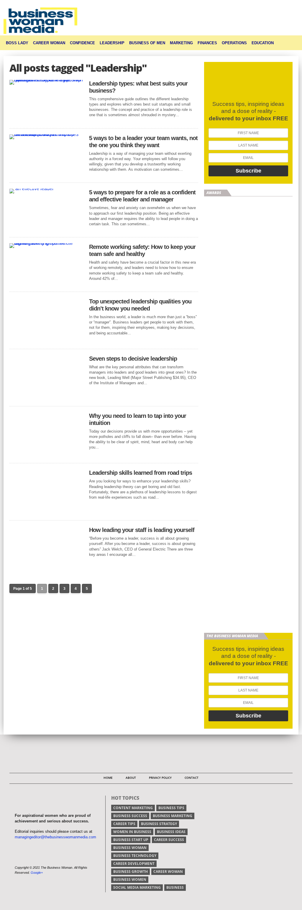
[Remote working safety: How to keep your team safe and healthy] (46, 243)
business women (129, 879)
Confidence (82, 43)
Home (108, 777)
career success (169, 839)
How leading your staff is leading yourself (141, 530)
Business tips (171, 807)
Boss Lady (17, 43)
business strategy (159, 823)
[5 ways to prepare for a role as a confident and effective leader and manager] (31, 188)
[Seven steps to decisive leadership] (46, 398)
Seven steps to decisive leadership (133, 358)
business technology (134, 855)
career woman (168, 871)
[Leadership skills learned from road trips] (46, 512)
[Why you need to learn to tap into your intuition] (46, 455)
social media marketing (137, 887)
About (131, 777)
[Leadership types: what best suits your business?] (46, 79)
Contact (191, 777)
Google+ (37, 872)
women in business (132, 831)
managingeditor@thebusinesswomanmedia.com (55, 837)
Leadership (112, 43)
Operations (234, 43)
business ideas (171, 831)
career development (134, 863)
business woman (130, 847)
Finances (207, 43)
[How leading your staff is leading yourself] (46, 569)
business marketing (172, 815)
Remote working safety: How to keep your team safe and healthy (142, 250)
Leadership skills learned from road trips (140, 472)
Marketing (181, 43)
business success (130, 815)
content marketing (133, 807)
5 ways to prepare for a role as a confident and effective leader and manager (142, 196)
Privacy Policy (160, 777)
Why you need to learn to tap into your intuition (137, 419)
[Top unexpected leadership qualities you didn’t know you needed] (46, 341)
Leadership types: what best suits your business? (138, 87)
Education (263, 43)
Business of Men (147, 43)
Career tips (124, 823)
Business (175, 887)
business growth (130, 871)
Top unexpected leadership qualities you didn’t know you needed (140, 305)
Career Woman (49, 43)
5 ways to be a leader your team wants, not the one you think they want (143, 141)
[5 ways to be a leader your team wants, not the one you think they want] (46, 134)
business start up (130, 839)
